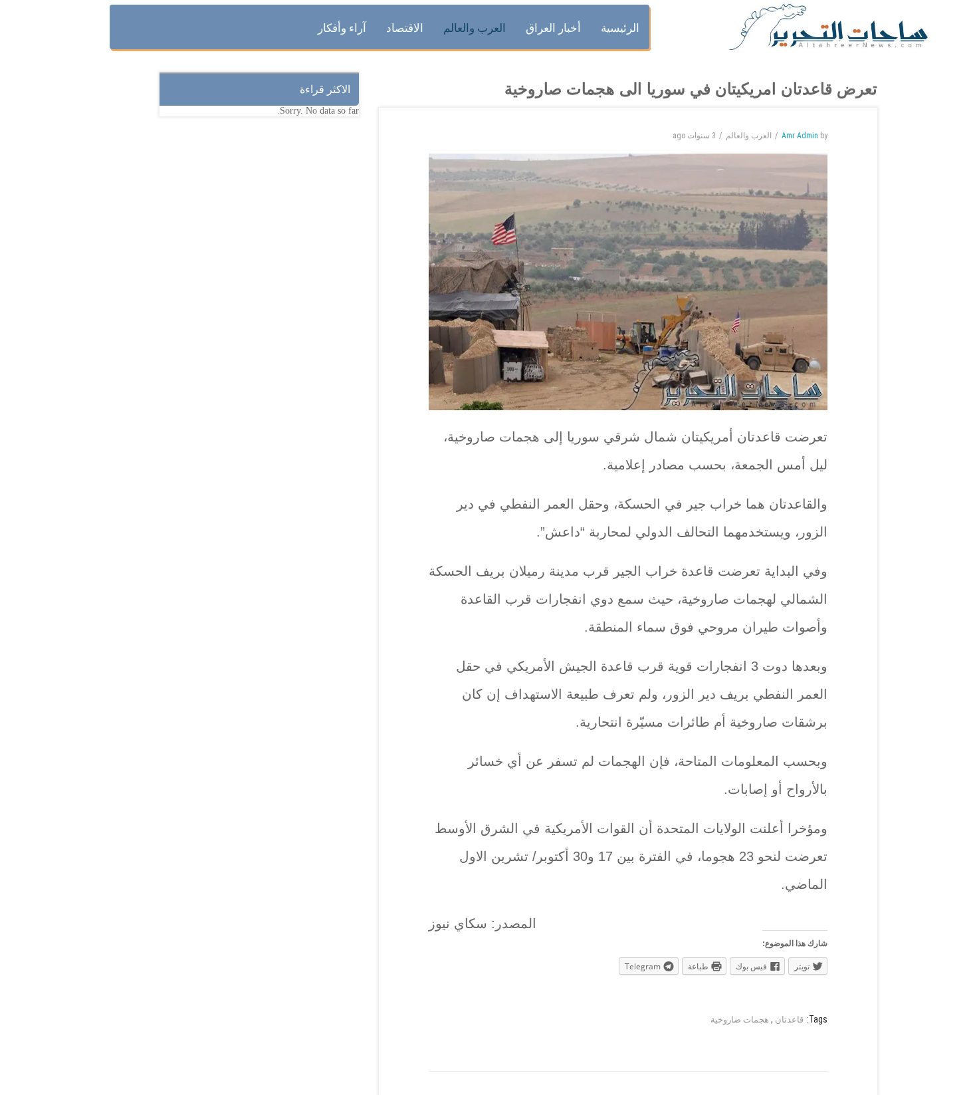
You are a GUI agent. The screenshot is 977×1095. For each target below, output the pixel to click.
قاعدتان (789, 1020)
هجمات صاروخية (739, 1020)
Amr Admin (800, 135)
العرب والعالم (749, 135)
